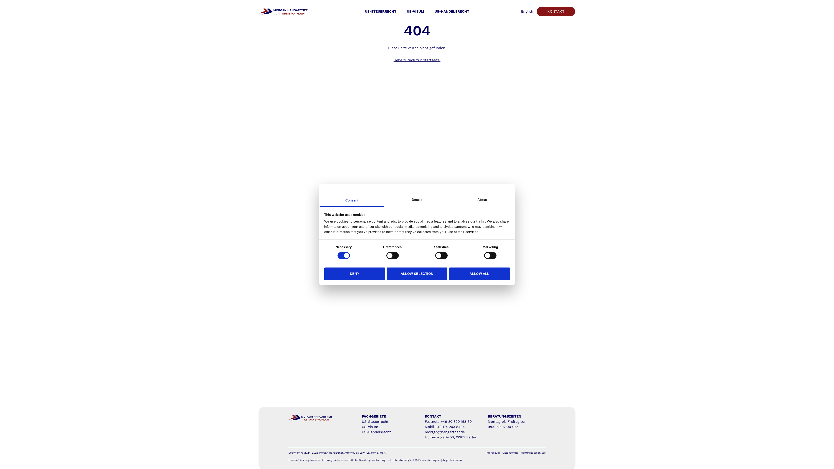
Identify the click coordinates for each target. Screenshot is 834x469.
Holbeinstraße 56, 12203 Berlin (450, 437)
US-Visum (415, 11)
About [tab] (482, 199)
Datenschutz (510, 452)
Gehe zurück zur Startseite (417, 60)
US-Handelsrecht (452, 11)
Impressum (493, 452)
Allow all (479, 274)
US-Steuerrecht (380, 11)
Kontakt (555, 11)
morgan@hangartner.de (445, 432)
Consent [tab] (351, 200)
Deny (354, 274)
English (527, 11)
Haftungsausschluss (533, 452)
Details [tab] (417, 199)
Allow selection (417, 274)
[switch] (392, 255)
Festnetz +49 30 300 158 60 (448, 421)
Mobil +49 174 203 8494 (445, 427)
